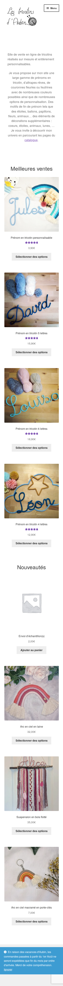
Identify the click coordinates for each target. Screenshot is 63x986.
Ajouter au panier (31, 650)
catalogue (31, 140)
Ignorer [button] (8, 969)
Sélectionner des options (32, 257)
